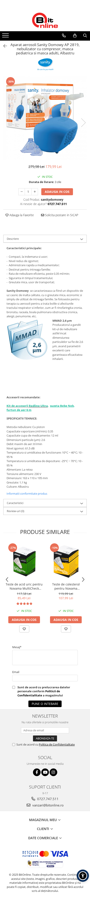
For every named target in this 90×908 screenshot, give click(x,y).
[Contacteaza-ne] (64, 35)
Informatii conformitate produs (27, 493)
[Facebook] (37, 772)
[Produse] (6, 36)
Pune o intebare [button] (45, 704)
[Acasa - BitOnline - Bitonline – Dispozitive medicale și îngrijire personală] (45, 20)
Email (15, 672)
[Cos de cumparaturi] (75, 35)
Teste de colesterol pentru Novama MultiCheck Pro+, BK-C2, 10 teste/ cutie (65, 586)
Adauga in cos (57, 192)
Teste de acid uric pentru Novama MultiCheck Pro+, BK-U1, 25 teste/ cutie (24, 586)
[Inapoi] (3, 46)
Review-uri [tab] (15, 511)
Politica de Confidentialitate (57, 744)
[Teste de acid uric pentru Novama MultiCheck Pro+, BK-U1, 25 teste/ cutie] (24, 561)
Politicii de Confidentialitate (38, 693)
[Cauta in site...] (85, 35)
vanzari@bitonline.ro (47, 805)
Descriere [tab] (13, 239)
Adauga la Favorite (21, 215)
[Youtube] (45, 772)
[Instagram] (53, 772)
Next (83, 122)
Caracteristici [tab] (15, 503)
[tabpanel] (45, 118)
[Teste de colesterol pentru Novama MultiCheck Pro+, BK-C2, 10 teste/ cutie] (66, 561)
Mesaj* (16, 647)
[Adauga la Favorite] (24, 628)
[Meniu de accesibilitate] (83, 876)
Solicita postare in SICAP (61, 215)
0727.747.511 (47, 799)
